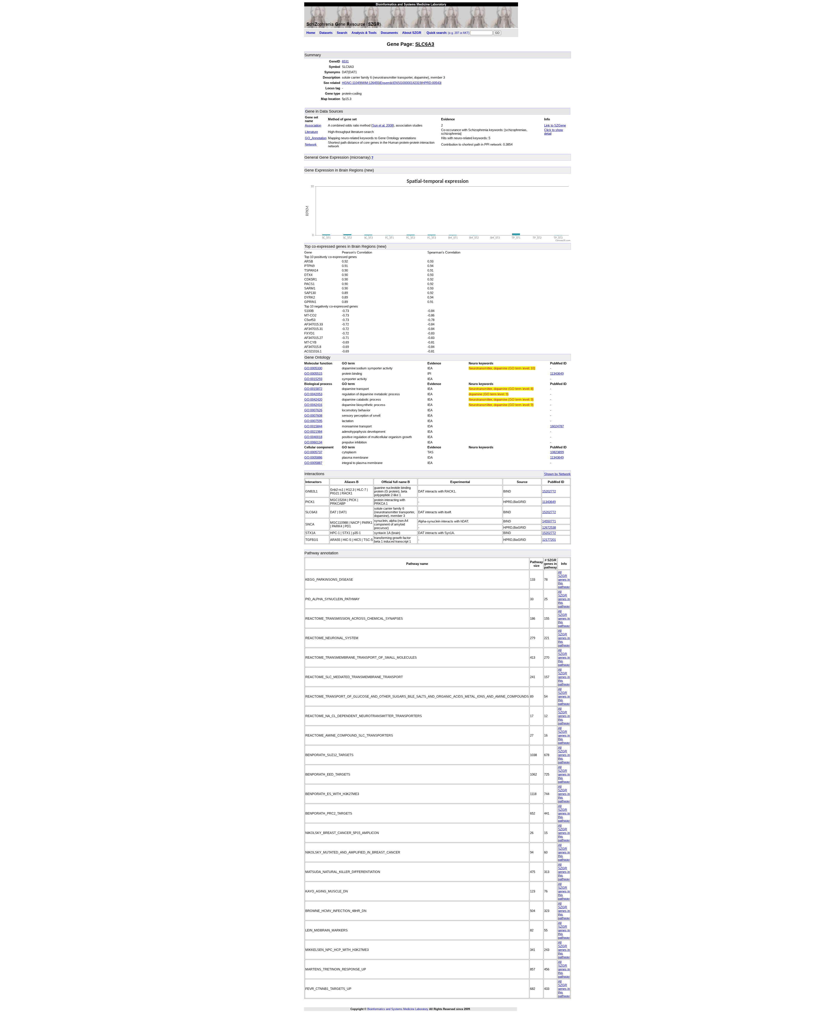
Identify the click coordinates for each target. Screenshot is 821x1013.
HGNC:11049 (351, 83)
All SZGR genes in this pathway (564, 579)
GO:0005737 (313, 452)
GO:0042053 (313, 394)
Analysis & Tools (364, 32)
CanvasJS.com (562, 240)
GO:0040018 (313, 437)
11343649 (557, 373)
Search (342, 32)
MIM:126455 (370, 83)
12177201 (549, 540)
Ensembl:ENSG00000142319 (400, 83)
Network (311, 144)
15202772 (549, 491)
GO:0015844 (313, 426)
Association (313, 125)
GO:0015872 (313, 389)
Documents (389, 32)
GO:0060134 (313, 442)
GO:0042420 (313, 399)
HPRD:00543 (431, 83)
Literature (311, 132)
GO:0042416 (313, 405)
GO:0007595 (313, 421)
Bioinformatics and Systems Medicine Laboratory (397, 1009)
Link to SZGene (555, 125)
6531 (345, 61)
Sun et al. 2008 (382, 125)
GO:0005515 (313, 373)
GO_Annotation (315, 138)
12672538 (549, 527)
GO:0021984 (313, 431)
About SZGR (411, 32)
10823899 (557, 452)
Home (310, 32)
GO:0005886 (313, 457)
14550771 (549, 521)
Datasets (325, 32)
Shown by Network (557, 474)
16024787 (557, 426)
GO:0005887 (313, 463)
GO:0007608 (313, 415)
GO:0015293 (313, 379)
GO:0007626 (313, 410)
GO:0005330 (313, 368)
